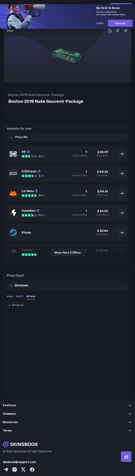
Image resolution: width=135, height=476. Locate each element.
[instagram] (15, 469)
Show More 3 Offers (67, 252)
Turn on (120, 23)
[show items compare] (126, 456)
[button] (125, 30)
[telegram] (6, 469)
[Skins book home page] (67, 444)
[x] (23, 469)
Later (100, 23)
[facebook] (32, 469)
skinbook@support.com (19, 462)
